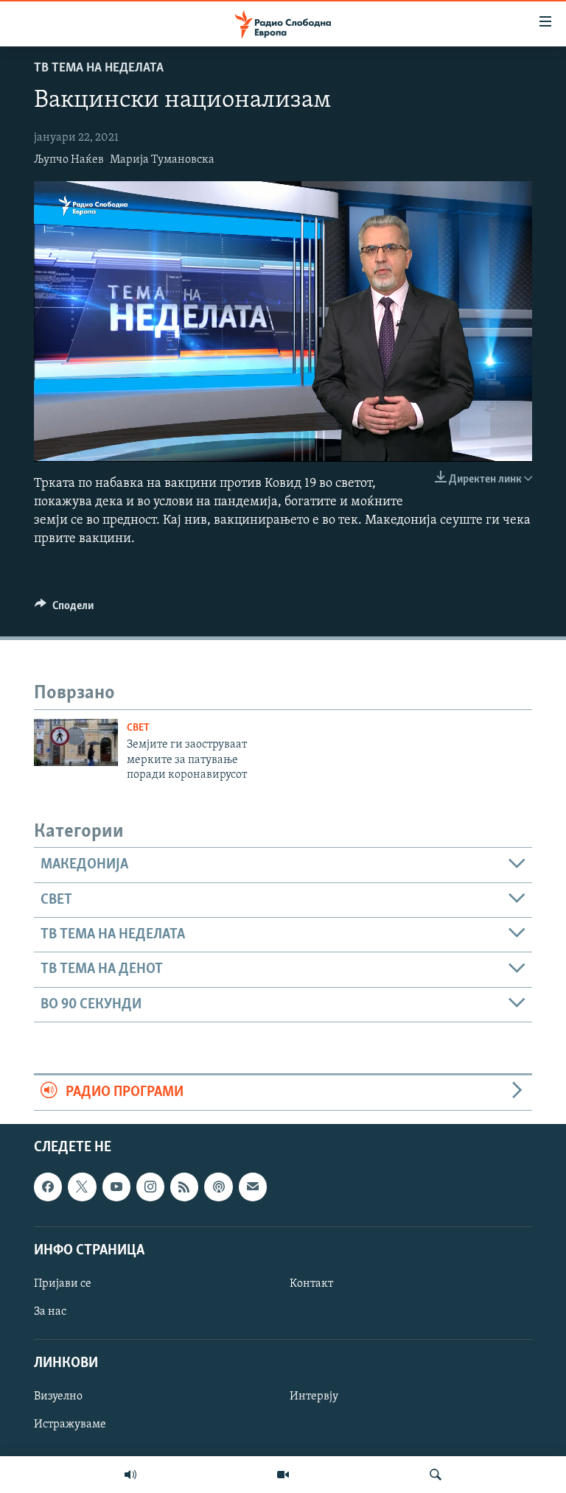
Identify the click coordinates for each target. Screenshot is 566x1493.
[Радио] (130, 1474)
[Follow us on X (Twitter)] (82, 1187)
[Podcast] (218, 1187)
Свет (138, 728)
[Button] (64, 609)
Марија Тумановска (162, 160)
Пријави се (62, 1283)
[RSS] (184, 1187)
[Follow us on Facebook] (48, 1187)
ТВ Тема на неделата (99, 68)
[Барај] (435, 1474)
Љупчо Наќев (69, 160)
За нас (50, 1312)
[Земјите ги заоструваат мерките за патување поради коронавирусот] (76, 742)
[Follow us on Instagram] (150, 1187)
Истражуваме (70, 1424)
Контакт (311, 1283)
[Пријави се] (253, 1187)
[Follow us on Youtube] (116, 1187)
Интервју (314, 1396)
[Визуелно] (283, 1474)
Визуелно (58, 1396)
